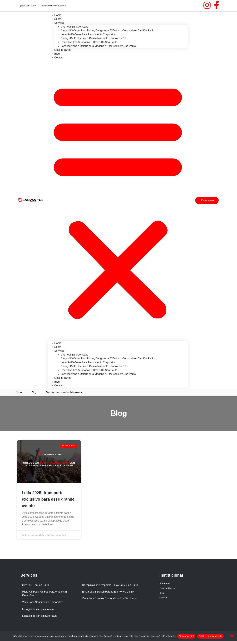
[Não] (232, 636)
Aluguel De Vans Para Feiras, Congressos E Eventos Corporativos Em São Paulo (107, 30)
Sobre (57, 347)
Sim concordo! (186, 636)
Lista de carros (62, 49)
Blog (57, 381)
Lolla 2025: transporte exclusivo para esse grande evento (48, 499)
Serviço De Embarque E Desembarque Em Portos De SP (93, 38)
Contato (58, 57)
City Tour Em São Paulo (74, 26)
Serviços (59, 22)
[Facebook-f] (216, 5)
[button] (118, 200)
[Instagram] (207, 5)
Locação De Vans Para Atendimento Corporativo (88, 34)
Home (57, 343)
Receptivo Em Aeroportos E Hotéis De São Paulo (89, 42)
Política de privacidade (210, 636)
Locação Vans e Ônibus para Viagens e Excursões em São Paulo (98, 46)
